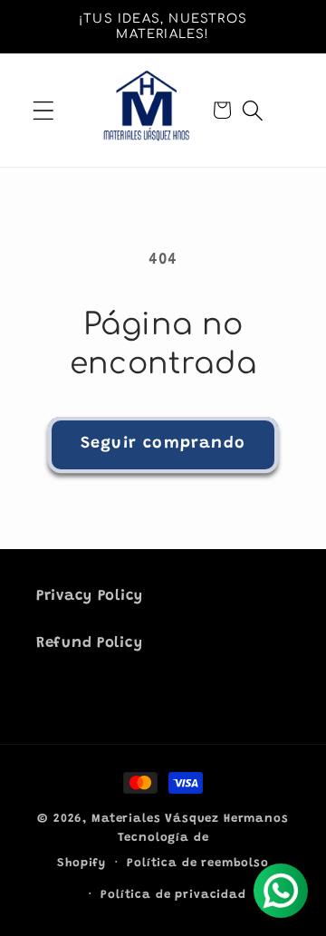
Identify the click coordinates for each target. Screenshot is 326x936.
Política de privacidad (173, 895)
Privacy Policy (89, 596)
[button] (44, 110)
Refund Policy (89, 643)
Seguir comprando (163, 444)
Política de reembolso (198, 863)
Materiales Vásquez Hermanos (190, 819)
